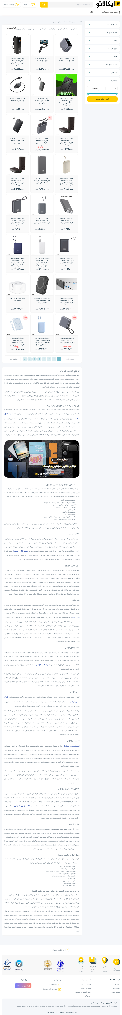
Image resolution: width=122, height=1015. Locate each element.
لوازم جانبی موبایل (59, 22)
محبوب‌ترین (32, 29)
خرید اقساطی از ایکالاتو (83, 992)
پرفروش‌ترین (20, 29)
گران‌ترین (43, 29)
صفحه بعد (14, 359)
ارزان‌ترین (52, 29)
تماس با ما (116, 988)
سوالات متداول (115, 992)
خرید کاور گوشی (43, 664)
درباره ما (117, 984)
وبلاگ (92, 11)
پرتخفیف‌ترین (63, 29)
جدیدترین (74, 29)
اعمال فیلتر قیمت (102, 98)
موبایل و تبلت (72, 22)
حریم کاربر (87, 996)
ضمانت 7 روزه (86, 984)
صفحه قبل (70, 359)
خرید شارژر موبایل (20, 551)
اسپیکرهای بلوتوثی (71, 746)
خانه (80, 22)
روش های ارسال (86, 988)
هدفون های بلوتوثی (23, 806)
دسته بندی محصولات (110, 11)
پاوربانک (75, 617)
